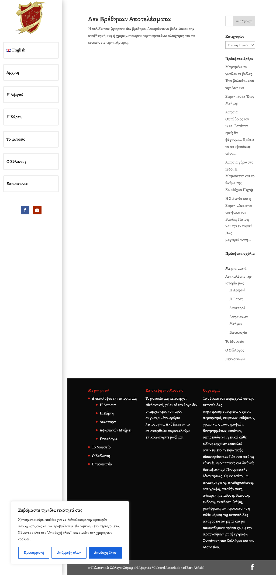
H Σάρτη (236, 299)
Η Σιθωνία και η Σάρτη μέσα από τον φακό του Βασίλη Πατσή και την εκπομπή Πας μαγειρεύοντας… (239, 219)
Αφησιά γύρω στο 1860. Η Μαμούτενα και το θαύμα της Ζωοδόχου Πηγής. (239, 175)
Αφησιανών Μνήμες (115, 430)
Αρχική (12, 72)
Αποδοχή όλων (105, 552)
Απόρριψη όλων (69, 552)
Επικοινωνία (17, 184)
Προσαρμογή (34, 552)
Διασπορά (237, 308)
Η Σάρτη (14, 117)
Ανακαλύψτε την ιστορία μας (114, 398)
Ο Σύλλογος (16, 162)
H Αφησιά (237, 290)
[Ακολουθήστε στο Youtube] (37, 210)
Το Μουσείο (234, 341)
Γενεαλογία (238, 332)
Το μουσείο (15, 139)
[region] (70, 532)
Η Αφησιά (14, 95)
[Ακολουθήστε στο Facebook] (25, 210)
